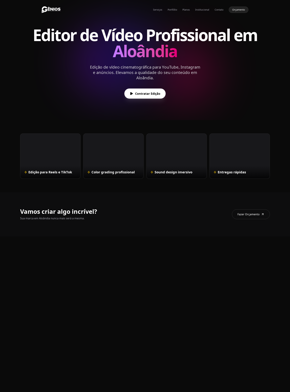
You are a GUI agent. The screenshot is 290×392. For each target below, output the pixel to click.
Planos (186, 9)
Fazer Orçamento (248, 214)
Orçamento (238, 9)
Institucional (202, 9)
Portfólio (172, 9)
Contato (219, 9)
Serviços (157, 9)
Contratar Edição (147, 94)
